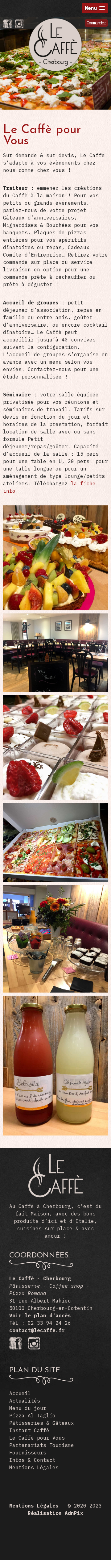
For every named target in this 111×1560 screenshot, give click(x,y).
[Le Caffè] (55, 1196)
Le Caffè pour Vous (37, 1438)
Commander (96, 23)
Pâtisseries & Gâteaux (41, 1423)
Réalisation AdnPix (55, 1513)
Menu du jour (27, 1408)
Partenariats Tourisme (41, 1445)
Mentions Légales (34, 1467)
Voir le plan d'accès (40, 1315)
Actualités (24, 1401)
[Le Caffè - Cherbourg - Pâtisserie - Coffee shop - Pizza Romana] (55, 21)
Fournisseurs (27, 1452)
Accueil (20, 1393)
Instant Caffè (29, 1430)
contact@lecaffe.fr (37, 1330)
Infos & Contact (32, 1460)
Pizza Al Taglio (32, 1415)
